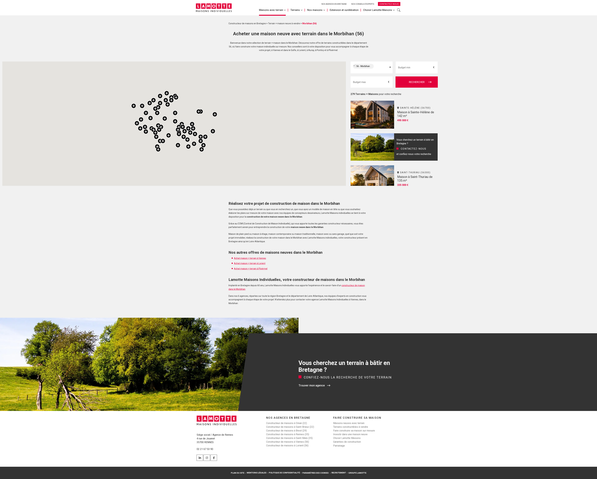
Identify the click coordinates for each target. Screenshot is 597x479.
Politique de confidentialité (284, 473)
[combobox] (372, 67)
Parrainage (339, 445)
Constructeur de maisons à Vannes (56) (287, 441)
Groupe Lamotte (357, 473)
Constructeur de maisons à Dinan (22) (286, 423)
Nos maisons (314, 10)
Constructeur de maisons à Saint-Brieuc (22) (290, 426)
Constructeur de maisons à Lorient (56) (287, 445)
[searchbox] (378, 67)
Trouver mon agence (311, 385)
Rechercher (398, 11)
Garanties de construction (347, 441)
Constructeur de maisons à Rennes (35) (287, 434)
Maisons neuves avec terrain (348, 423)
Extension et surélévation (344, 10)
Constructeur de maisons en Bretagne (247, 23)
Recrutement (338, 473)
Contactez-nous (389, 4)
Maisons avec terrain (271, 10)
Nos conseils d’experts (362, 4)
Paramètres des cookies (315, 473)
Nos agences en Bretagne (334, 4)
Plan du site (237, 473)
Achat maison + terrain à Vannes (250, 258)
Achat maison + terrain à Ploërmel (250, 268)
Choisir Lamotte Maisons (377, 10)
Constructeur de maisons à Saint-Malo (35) (289, 438)
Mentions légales (256, 473)
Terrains (295, 10)
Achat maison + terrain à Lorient (249, 263)
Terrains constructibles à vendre (350, 426)
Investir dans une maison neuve (350, 434)
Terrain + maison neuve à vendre (284, 23)
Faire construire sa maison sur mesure (354, 430)
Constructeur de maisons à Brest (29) (286, 430)
